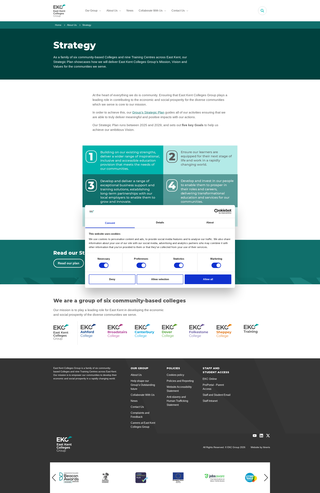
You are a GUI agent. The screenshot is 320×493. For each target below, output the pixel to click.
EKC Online (210, 378)
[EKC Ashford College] (92, 333)
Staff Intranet (210, 400)
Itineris (266, 447)
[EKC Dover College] (173, 333)
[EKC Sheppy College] (228, 333)
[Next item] (266, 477)
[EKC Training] (255, 333)
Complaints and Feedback (140, 414)
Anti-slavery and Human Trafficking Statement (177, 400)
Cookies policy (175, 374)
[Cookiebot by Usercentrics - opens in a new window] (216, 211)
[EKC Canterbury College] (146, 333)
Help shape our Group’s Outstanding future (143, 384)
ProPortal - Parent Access (213, 386)
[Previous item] (54, 477)
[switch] (141, 265)
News (129, 10)
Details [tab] (160, 222)
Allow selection (160, 279)
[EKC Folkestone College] (200, 333)
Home (58, 25)
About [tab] (210, 222)
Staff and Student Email (216, 394)
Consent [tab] (110, 223)
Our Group (91, 10)
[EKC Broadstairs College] (119, 333)
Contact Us (178, 10)
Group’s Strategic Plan (148, 112)
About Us (112, 10)
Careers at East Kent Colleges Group (143, 424)
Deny (112, 279)
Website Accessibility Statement (179, 388)
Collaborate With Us (150, 10)
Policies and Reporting (180, 380)
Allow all (208, 279)
